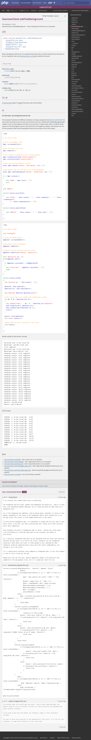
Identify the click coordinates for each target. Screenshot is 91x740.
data (72, 47)
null (20, 44)
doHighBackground (76, 56)
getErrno (73, 73)
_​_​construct (74, 43)
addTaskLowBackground (78, 35)
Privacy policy (76, 738)
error (72, 71)
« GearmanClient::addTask (60, 10)
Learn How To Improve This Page (12, 486)
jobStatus (74, 75)
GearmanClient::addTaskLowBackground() (17, 470)
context (73, 45)
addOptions (74, 18)
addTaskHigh (75, 28)
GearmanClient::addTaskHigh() (14, 462)
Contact (52, 738)
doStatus (74, 67)
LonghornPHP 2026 (45, 7)
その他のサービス (24, 10)
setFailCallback (75, 101)
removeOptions (75, 79)
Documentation (26, 3)
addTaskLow (74, 33)
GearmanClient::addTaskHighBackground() (17, 466)
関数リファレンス (12, 10)
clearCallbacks (75, 39)
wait (72, 115)
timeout (73, 113)
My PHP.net (43, 738)
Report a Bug (43, 486)
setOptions (74, 103)
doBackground (75, 52)
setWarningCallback (77, 109)
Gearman (33, 10)
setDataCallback (76, 96)
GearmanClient (43, 10)
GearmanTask (9, 49)
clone (73, 41)
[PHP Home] (5, 3)
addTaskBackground (77, 26)
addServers (74, 22)
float (16, 42)
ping (72, 77)
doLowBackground (76, 62)
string (8, 40)
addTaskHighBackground (78, 30)
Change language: (47, 16)
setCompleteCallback (77, 88)
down (6, 497)
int (12, 42)
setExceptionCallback (77, 98)
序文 (3, 10)
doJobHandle (75, 58)
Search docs (70, 3)
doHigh (73, 54)
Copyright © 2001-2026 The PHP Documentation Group (20, 738)
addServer (74, 20)
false (17, 49)
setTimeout (74, 107)
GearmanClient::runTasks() (28, 56)
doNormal (74, 64)
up (3, 497)
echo (72, 69)
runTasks (73, 84)
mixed (8, 44)
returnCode (74, 81)
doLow (73, 60)
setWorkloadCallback (77, 111)
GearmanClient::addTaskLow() (13, 464)
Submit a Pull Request (31, 486)
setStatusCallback (76, 105)
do (72, 50)
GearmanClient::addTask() (12, 459)
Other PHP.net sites (63, 738)
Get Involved (37, 3)
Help (44, 3)
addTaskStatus (75, 37)
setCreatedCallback (76, 92)
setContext (74, 90)
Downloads (15, 3)
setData (73, 94)
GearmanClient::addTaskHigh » (80, 10)
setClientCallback (76, 86)
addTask (73, 24)
